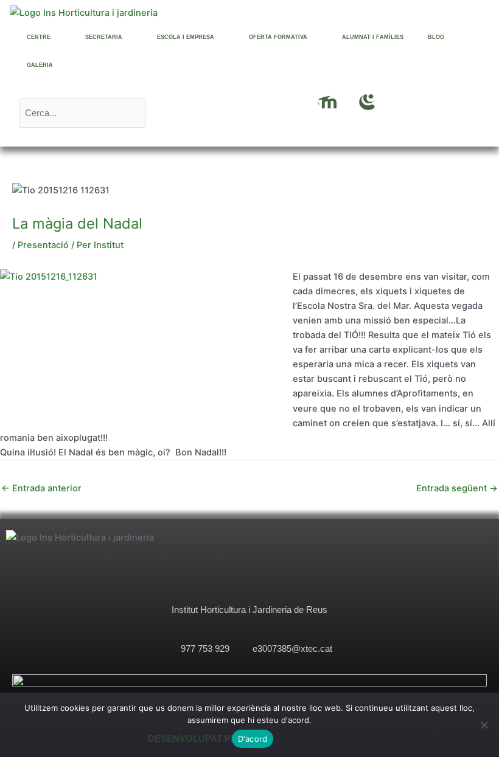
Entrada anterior (41, 488)
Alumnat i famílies (372, 37)
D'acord (253, 739)
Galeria (40, 65)
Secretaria (103, 37)
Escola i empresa (185, 37)
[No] (484, 725)
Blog (436, 37)
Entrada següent (457, 488)
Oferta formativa (278, 37)
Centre (39, 37)
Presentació (43, 245)
